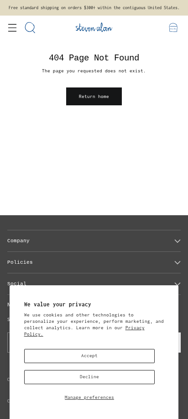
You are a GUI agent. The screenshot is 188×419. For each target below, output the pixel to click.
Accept (89, 355)
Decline (89, 376)
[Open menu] (12, 27)
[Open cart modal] (173, 27)
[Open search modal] (30, 27)
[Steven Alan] (94, 27)
